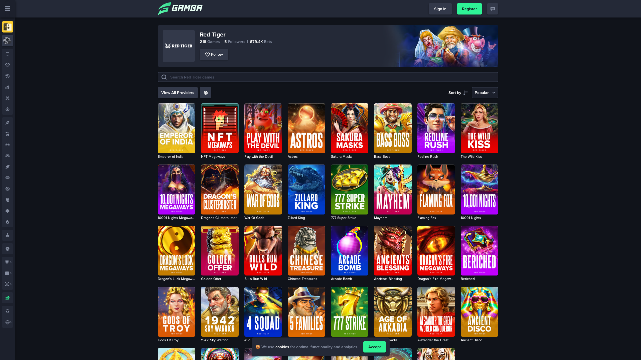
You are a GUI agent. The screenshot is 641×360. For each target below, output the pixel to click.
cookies (282, 347)
